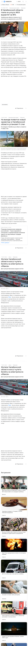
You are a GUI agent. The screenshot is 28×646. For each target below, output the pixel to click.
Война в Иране (5, 4)
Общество (23, 7)
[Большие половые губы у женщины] (14, 590)
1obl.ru (10, 256)
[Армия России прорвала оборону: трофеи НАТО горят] (14, 632)
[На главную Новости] (8, 1)
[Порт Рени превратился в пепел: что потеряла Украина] (14, 548)
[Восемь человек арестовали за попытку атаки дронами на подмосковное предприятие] (14, 528)
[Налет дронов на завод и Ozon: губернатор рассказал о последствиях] (14, 611)
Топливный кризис (21, 4)
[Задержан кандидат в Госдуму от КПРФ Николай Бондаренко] (14, 507)
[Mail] (4, 1)
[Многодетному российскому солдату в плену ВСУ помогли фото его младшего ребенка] (14, 486)
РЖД (9, 297)
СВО (13, 4)
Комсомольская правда (14, 7)
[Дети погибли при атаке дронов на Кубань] (14, 569)
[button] (14, 30)
